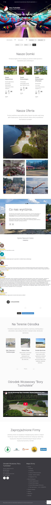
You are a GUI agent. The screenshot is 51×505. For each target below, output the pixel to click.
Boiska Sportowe (40, 350)
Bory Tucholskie (14, 8)
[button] (4, 19)
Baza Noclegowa (31, 479)
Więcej (25, 25)
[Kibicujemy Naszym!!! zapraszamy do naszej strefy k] (40, 308)
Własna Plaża (25, 350)
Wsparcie (30, 493)
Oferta (29, 466)
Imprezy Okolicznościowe (14, 168)
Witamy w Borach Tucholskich (25, 14)
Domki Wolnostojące (24, 78)
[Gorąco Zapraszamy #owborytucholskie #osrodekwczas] (25, 308)
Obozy (37, 185)
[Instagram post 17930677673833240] (18, 308)
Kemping (31, 470)
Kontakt (29, 495)
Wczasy (25, 142)
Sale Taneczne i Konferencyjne (10, 351)
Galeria (29, 491)
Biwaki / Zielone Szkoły (34, 474)
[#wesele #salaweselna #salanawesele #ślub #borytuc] (10, 308)
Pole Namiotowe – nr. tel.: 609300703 (37, 487)
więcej (6, 96)
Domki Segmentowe (9, 78)
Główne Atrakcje (31, 489)
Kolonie (14, 185)
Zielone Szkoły (37, 168)
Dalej (34, 44)
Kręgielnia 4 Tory (33, 476)
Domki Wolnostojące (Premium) (39, 79)
